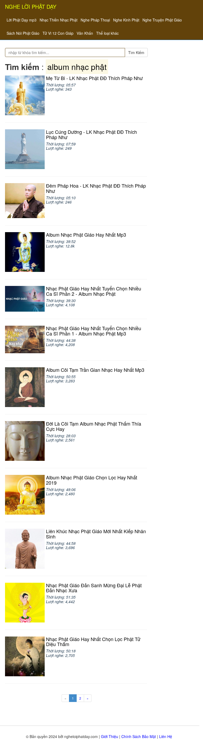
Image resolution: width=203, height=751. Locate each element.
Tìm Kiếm (136, 52)
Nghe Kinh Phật (126, 20)
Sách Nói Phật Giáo (23, 33)
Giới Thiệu (109, 736)
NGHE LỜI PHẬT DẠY (30, 6)
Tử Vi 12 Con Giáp (58, 33)
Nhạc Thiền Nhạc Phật (58, 20)
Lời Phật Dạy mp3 (21, 20)
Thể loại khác (107, 33)
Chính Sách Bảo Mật (138, 736)
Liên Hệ (165, 736)
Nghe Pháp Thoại (95, 20)
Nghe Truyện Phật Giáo (162, 20)
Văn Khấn (85, 33)
